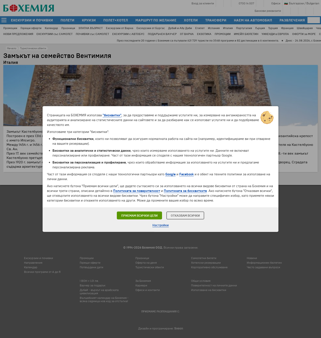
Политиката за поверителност (136, 191)
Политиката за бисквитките (185, 191)
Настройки (160, 225)
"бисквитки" (112, 115)
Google (170, 174)
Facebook (186, 174)
